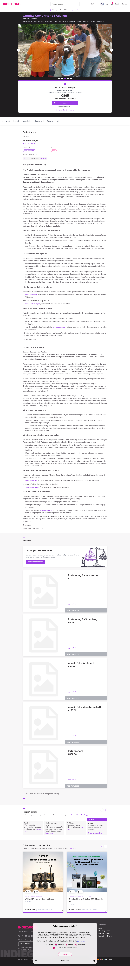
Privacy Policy (23, 959)
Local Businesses (29, 150)
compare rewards (35, 562)
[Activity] (111, 4)
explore (73, 848)
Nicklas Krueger (31, 18)
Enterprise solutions (105, 936)
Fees (100, 928)
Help (72, 815)
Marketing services (105, 931)
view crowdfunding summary (65, 110)
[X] (22, 936)
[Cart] (107, 4)
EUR (92, 4)
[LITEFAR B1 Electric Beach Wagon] (43, 872)
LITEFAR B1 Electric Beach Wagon (39, 899)
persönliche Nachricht (81, 663)
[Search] (53, 4)
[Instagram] (29, 936)
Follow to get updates (95, 833)
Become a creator (105, 933)
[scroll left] (18, 50)
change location (74, 10)
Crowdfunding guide (84, 815)
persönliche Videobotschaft (84, 707)
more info (26, 143)
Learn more (49, 833)
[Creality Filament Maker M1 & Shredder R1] (87, 872)
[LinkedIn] (31, 936)
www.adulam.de (31, 295)
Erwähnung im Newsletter (83, 575)
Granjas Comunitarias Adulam (45, 16)
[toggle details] (63, 912)
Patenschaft (75, 750)
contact (33, 143)
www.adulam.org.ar (32, 304)
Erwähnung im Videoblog (82, 619)
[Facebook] (19, 936)
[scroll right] (111, 50)
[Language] (102, 4)
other (53, 150)
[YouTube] (26, 936)
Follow (65, 103)
